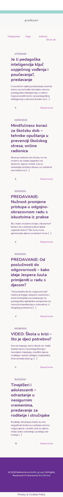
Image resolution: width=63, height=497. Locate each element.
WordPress (44, 475)
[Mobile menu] (58, 5)
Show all (50, 39)
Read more (46, 107)
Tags (28, 36)
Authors (43, 36)
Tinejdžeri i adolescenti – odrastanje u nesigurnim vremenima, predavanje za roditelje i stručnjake (30, 400)
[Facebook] (29, 480)
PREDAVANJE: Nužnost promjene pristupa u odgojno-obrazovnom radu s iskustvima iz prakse (30, 207)
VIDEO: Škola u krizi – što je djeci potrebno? (31, 336)
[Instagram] (34, 480)
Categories (14, 36)
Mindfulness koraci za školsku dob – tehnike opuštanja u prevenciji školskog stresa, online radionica (29, 138)
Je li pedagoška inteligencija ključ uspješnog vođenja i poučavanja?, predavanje (29, 69)
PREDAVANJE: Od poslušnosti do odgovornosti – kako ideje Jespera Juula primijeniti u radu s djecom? (30, 272)
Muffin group (37, 472)
